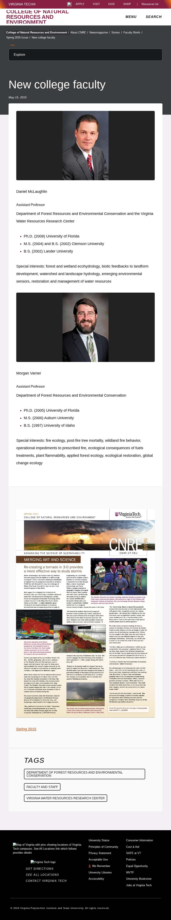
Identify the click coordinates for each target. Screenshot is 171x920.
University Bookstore (138, 878)
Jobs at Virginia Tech (139, 885)
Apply (80, 4)
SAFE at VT (133, 853)
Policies (131, 859)
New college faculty (43, 37)
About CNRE (79, 32)
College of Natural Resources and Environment (37, 32)
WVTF (130, 872)
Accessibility (96, 878)
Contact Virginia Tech (47, 880)
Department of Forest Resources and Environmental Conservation (74, 774)
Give (111, 4)
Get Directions (41, 868)
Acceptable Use (98, 859)
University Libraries (100, 872)
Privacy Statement (100, 853)
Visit (96, 4)
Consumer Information (139, 840)
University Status (99, 840)
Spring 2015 (26, 729)
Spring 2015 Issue (18, 37)
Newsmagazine (99, 32)
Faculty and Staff (42, 787)
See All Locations (43, 874)
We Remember (101, 866)
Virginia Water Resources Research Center (65, 798)
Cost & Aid (132, 846)
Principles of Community (103, 846)
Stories (116, 32)
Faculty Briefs (132, 32)
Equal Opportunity (137, 866)
